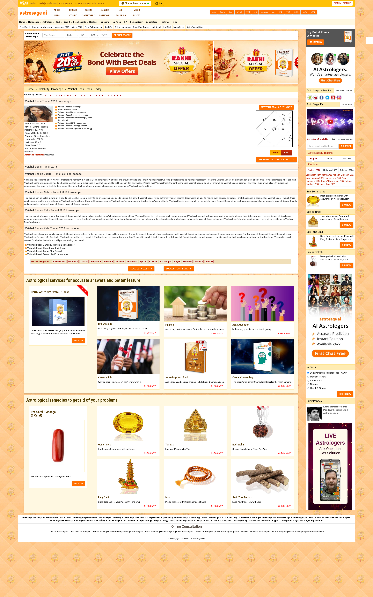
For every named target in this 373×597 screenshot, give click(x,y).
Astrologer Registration (311, 520)
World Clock (66, 517)
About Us (218, 520)
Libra (57, 15)
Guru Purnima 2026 (315, 178)
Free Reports (79, 22)
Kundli (41, 3)
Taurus (73, 10)
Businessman (59, 261)
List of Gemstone (49, 517)
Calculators (152, 22)
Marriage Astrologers (133, 531)
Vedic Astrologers (224, 531)
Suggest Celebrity (141, 268)
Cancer (105, 10)
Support (275, 520)
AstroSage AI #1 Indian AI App (223, 517)
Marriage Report (318, 376)
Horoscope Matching (42, 27)
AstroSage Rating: (34, 154)
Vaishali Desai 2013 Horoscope (72, 123)
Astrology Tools (166, 520)
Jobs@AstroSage (289, 520)
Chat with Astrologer (135, 3)
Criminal (153, 261)
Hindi (329, 158)
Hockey (209, 261)
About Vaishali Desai (67, 109)
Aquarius (121, 15)
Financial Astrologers (260, 531)
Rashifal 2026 (51, 3)
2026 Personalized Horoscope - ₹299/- (329, 373)
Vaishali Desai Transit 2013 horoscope (47, 254)
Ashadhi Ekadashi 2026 (344, 175)
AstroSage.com (199, 539)
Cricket (84, 261)
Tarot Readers (152, 531)
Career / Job (316, 380)
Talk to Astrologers (58, 531)
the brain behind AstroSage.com (335, 409)
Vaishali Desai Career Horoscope (73, 115)
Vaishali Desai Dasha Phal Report (44, 251)
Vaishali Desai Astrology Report (72, 126)
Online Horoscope (123, 27)
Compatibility (136, 22)
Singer (177, 261)
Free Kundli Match (142, 517)
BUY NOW (78, 340)
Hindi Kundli (156, 27)
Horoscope (34, 22)
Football (199, 261)
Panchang (105, 22)
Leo (121, 10)
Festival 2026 (313, 170)
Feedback (180, 520)
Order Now (345, 394)
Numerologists (167, 531)
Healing (93, 22)
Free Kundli (25, 27)
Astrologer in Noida (122, 517)
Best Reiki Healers (315, 531)
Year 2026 (346, 158)
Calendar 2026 (98, 3)
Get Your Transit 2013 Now (276, 107)
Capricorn (104, 15)
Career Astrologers (204, 531)
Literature (132, 261)
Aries (57, 10)
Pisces (136, 15)
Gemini (88, 10)
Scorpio (72, 15)
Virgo (137, 10)
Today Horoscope (82, 3)
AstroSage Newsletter (318, 139)
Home (22, 22)
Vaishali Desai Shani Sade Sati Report (47, 248)
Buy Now (317, 42)
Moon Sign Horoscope (175, 517)
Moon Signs (179, 27)
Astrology (48, 22)
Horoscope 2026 (65, 3)
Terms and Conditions (259, 520)
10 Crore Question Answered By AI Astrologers (327, 517)
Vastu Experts (241, 531)
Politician (73, 261)
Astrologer (165, 261)
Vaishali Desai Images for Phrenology (75, 128)
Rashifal (33, 3)
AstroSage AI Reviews (60, 520)
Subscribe (347, 104)
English (313, 158)
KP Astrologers (279, 531)
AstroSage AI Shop (195, 27)
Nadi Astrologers (296, 531)
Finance (314, 384)
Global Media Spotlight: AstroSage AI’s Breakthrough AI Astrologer (271, 517)
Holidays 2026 (330, 170)
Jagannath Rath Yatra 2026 (319, 175)
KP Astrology (193, 517)
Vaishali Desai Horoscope (69, 107)
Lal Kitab (167, 27)
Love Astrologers (184, 531)
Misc (175, 22)
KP (125, 22)
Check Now (150, 332)
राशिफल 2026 (76, 27)
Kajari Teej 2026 (327, 184)
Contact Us (206, 520)
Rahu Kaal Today (141, 27)
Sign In (337, 3)
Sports (143, 261)
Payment (228, 520)
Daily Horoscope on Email (343, 139)
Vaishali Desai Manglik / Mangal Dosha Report (51, 245)
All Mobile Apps (344, 90)
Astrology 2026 (149, 520)
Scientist (187, 261)
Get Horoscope (122, 35)
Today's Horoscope (93, 27)
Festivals (165, 22)
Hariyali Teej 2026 (333, 178)
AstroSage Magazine (320, 152)
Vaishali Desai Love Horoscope (72, 112)
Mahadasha (91, 517)
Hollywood (95, 261)
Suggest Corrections (179, 268)
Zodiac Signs (105, 517)
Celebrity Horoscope (51, 89)
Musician (120, 261)
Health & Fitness (318, 388)
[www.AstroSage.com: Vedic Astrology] (24, 2)
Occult (67, 22)
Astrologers (79, 517)
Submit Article (193, 520)
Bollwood (108, 261)
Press (204, 517)
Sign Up (347, 3)
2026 (58, 22)
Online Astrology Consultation (106, 531)
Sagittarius (88, 15)
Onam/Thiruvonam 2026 (333, 181)
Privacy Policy (240, 520)
